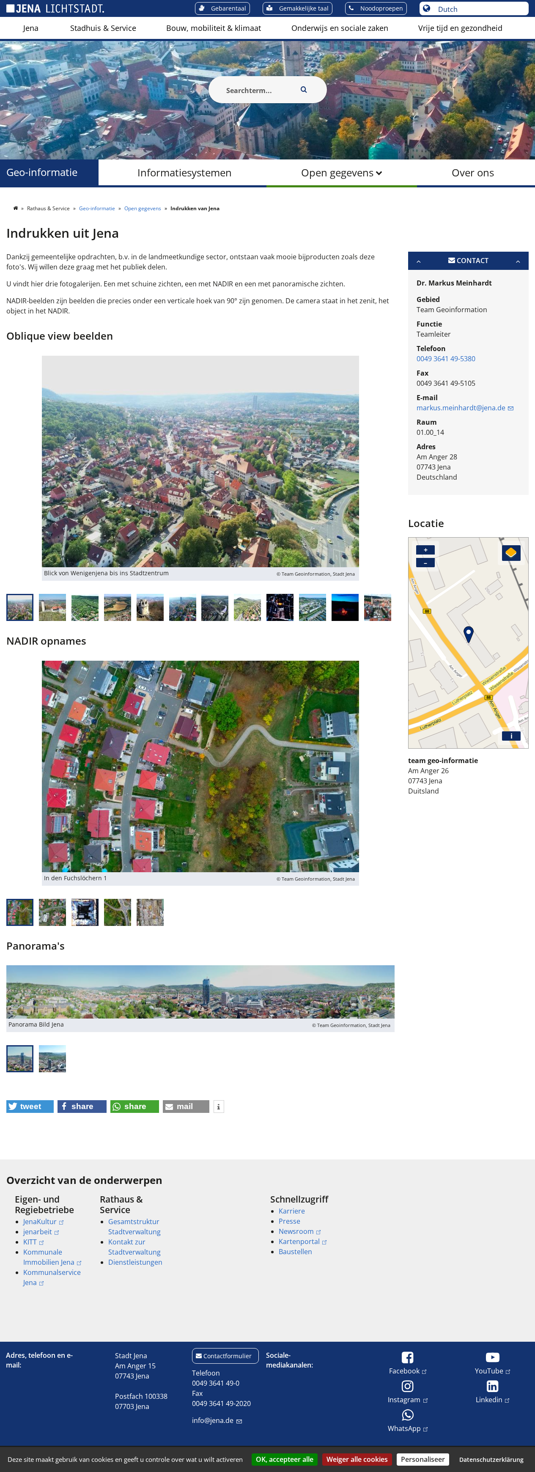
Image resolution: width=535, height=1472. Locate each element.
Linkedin (489, 1399)
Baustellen (295, 1251)
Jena (30, 28)
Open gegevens (337, 172)
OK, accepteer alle (284, 1459)
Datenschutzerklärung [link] (491, 1460)
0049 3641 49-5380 (446, 358)
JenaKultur (40, 1221)
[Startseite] (16, 208)
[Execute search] (304, 90)
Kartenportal (299, 1241)
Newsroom (296, 1231)
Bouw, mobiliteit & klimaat (213, 28)
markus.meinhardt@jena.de (461, 407)
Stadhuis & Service (103, 28)
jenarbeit (37, 1231)
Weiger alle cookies (357, 1459)
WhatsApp (404, 1428)
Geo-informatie (41, 172)
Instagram (404, 1399)
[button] (30, 1106)
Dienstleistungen (135, 1262)
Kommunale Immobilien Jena (48, 1257)
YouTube (489, 1371)
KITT (30, 1242)
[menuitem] (31, 28)
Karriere (292, 1211)
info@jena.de (212, 1420)
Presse (289, 1221)
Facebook (404, 1371)
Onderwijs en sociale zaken (339, 28)
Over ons (473, 172)
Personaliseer (423, 1459)
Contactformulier (227, 1356)
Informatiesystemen (184, 172)
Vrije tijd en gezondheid (460, 28)
